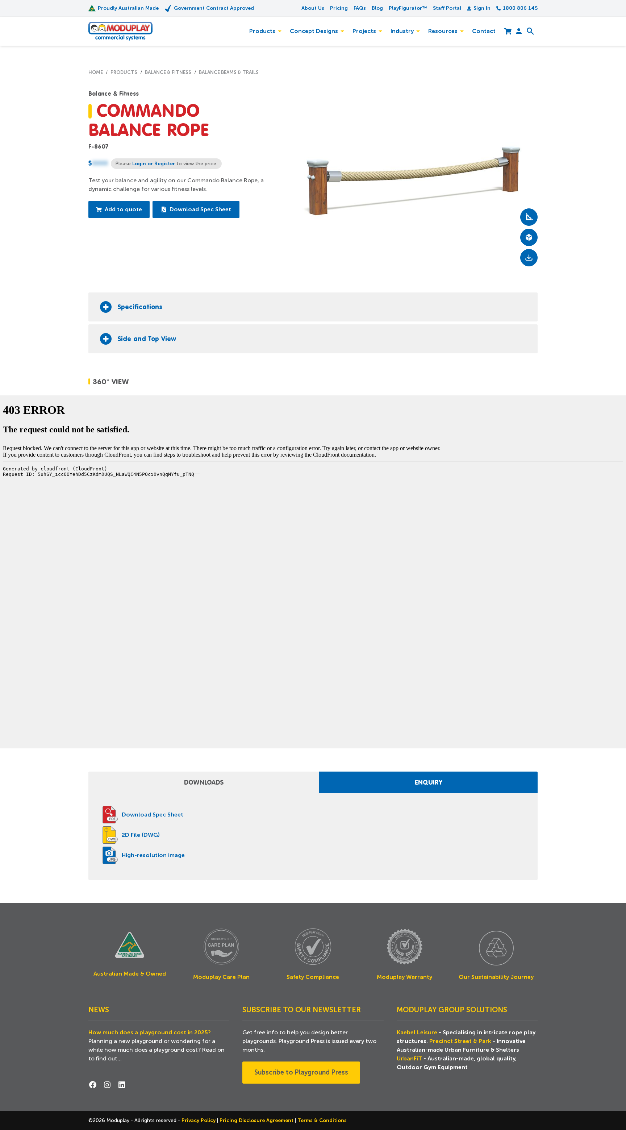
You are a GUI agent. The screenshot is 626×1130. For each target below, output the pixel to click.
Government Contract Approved (214, 8)
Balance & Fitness (113, 93)
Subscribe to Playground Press (301, 1072)
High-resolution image (153, 855)
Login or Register (153, 163)
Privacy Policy (199, 1120)
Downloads (204, 782)
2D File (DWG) (141, 835)
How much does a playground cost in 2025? (149, 1032)
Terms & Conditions (322, 1120)
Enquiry (428, 782)
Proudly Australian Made (128, 8)
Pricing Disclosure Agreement (257, 1120)
